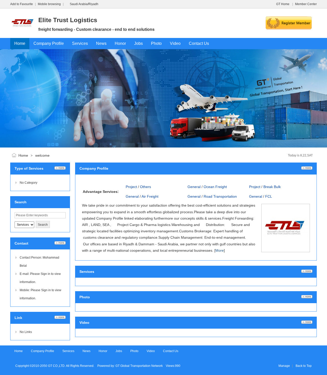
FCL (268, 196)
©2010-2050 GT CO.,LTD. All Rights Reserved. (62, 366)
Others (145, 187)
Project (131, 187)
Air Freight (150, 196)
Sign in (45, 274)
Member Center (306, 4)
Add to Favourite (21, 4)
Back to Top (304, 366)
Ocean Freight (215, 187)
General (194, 187)
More (219, 250)
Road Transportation (220, 196)
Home (23, 155)
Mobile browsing (49, 4)
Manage (284, 366)
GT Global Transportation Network (139, 366)
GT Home (283, 4)
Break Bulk (272, 187)
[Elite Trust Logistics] (23, 35)
